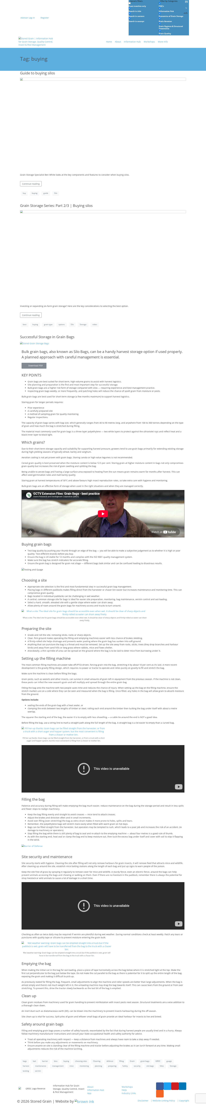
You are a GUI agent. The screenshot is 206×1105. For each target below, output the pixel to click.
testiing (26, 1071)
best (24, 324)
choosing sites (81, 1061)
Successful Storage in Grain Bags (47, 336)
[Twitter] (167, 1086)
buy (24, 193)
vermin (38, 1071)
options (62, 324)
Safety (125, 1066)
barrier (45, 1061)
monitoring (84, 1066)
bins (55, 1061)
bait (34, 1061)
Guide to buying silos (37, 72)
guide (45, 193)
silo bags (150, 1066)
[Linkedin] (182, 1086)
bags (25, 1061)
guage (169, 1061)
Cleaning (96, 1061)
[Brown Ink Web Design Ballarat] (84, 1101)
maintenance (40, 1066)
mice (72, 1066)
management (57, 1066)
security (137, 1066)
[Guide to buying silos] (103, 124)
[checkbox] (144, 4)
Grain (132, 1061)
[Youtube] (175, 1086)
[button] (164, 41)
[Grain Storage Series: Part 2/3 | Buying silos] (103, 255)
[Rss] (160, 1093)
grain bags (145, 1061)
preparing (112, 1066)
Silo (55, 193)
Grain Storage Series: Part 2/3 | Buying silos (56, 205)
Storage (83, 324)
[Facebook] (160, 1086)
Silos (162, 1066)
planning (98, 1066)
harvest (26, 1066)
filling (121, 1061)
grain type (48, 324)
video (94, 324)
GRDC (157, 1061)
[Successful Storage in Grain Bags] (34, 343)
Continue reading (31, 183)
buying (34, 193)
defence (109, 1061)
